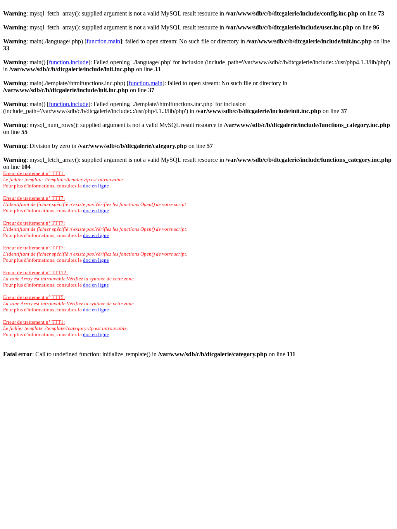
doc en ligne (96, 186)
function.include (68, 62)
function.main (103, 41)
